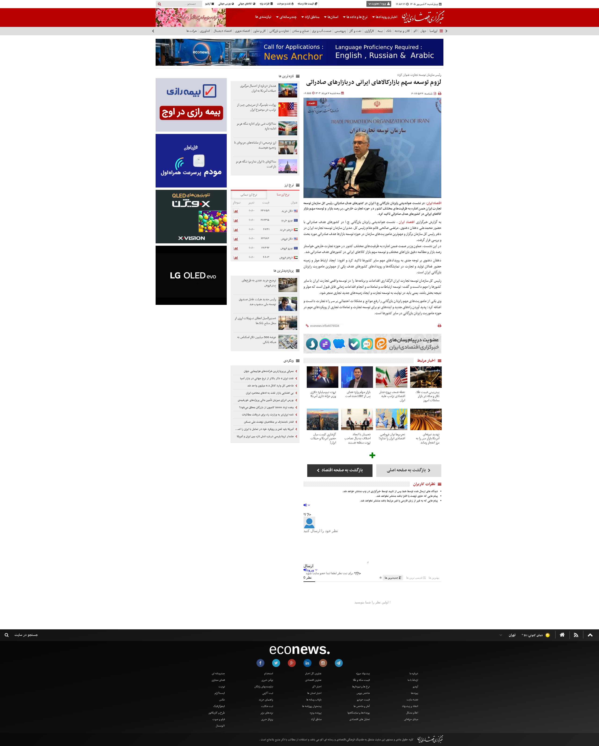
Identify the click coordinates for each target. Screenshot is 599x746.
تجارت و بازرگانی (279, 31)
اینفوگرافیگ (219, 706)
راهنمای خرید (266, 699)
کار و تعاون (259, 31)
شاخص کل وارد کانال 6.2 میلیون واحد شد (270, 385)
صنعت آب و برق (321, 31)
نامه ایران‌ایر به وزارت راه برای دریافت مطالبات (268, 414)
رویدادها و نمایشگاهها (358, 712)
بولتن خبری (267, 680)
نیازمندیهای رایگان (263, 686)
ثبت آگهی (267, 693)
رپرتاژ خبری (267, 719)
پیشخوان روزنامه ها (311, 706)
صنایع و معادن (300, 31)
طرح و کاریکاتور (216, 712)
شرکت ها (191, 31)
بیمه (380, 31)
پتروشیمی (340, 31)
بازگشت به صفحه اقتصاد (342, 470)
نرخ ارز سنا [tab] (283, 194)
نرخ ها (357, 17)
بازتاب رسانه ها (313, 699)
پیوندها (414, 693)
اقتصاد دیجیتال (223, 31)
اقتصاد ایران (407, 222)
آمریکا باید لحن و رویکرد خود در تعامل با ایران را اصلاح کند (264, 429)
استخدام (268, 673)
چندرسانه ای (218, 673)
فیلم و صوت (218, 719)
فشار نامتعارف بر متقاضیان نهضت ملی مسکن (269, 422)
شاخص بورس (363, 693)
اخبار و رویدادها (386, 17)
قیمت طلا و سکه (306, 4)
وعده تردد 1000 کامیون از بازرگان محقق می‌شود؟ (266, 407)
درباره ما (413, 673)
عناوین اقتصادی (313, 680)
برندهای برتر (266, 712)
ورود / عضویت (378, 4)
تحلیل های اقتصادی (359, 719)
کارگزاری (369, 31)
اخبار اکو (316, 686)
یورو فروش (287, 248)
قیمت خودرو (363, 699)
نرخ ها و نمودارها (361, 686)
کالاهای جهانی (245, 4)
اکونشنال (220, 726)
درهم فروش (286, 257)
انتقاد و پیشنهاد (410, 706)
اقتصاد (311, 103)
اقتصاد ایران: (433, 203)
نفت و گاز (355, 31)
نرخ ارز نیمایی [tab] (249, 194)
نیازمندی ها (263, 17)
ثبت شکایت (267, 706)
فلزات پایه (265, 4)
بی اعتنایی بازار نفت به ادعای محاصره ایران (270, 393)
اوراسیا (433, 31)
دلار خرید (287, 211)
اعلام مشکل (412, 712)
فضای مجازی (218, 680)
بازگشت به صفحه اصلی (407, 470)
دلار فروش (287, 238)
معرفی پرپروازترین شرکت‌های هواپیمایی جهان (269, 371)
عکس (222, 699)
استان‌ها (332, 17)
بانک (388, 31)
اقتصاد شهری (242, 31)
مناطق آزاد (311, 17)
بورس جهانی (224, 4)
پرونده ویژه (315, 712)
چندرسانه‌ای (288, 17)
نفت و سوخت (284, 4)
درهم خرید (286, 229)
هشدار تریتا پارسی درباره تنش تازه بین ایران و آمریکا (265, 436)
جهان (423, 31)
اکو (415, 31)
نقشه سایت (412, 699)
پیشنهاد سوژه (363, 673)
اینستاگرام (220, 693)
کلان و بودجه (402, 31)
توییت (222, 686)
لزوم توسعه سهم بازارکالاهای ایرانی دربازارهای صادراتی (373, 82)
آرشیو (208, 4)
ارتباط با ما (413, 680)
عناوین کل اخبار (313, 673)
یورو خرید (287, 220)
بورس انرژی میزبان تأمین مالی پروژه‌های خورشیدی (266, 400)
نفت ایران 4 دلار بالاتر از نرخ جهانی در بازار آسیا (267, 378)
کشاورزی (205, 31)
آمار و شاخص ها (362, 706)
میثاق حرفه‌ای (411, 719)
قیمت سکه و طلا (361, 680)
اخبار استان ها (314, 693)
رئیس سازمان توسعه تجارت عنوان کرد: (419, 75)
